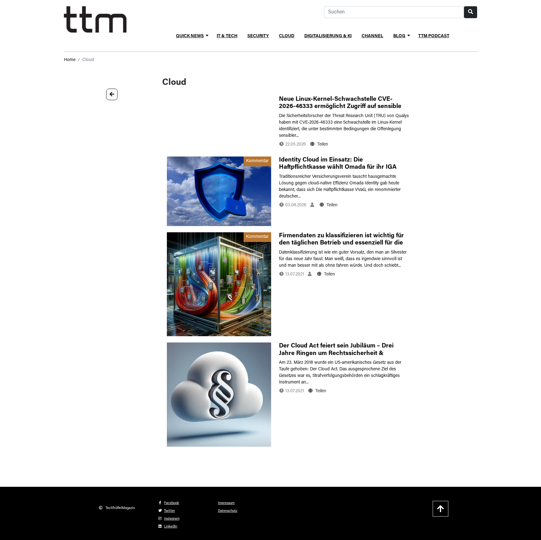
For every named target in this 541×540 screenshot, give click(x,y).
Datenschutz (227, 511)
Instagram (171, 519)
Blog (399, 36)
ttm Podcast (433, 36)
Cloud (286, 36)
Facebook (171, 503)
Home (69, 60)
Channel (372, 36)
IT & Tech (227, 36)
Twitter (169, 511)
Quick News (190, 36)
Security (258, 36)
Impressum (226, 503)
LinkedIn (170, 526)
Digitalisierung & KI (328, 36)
